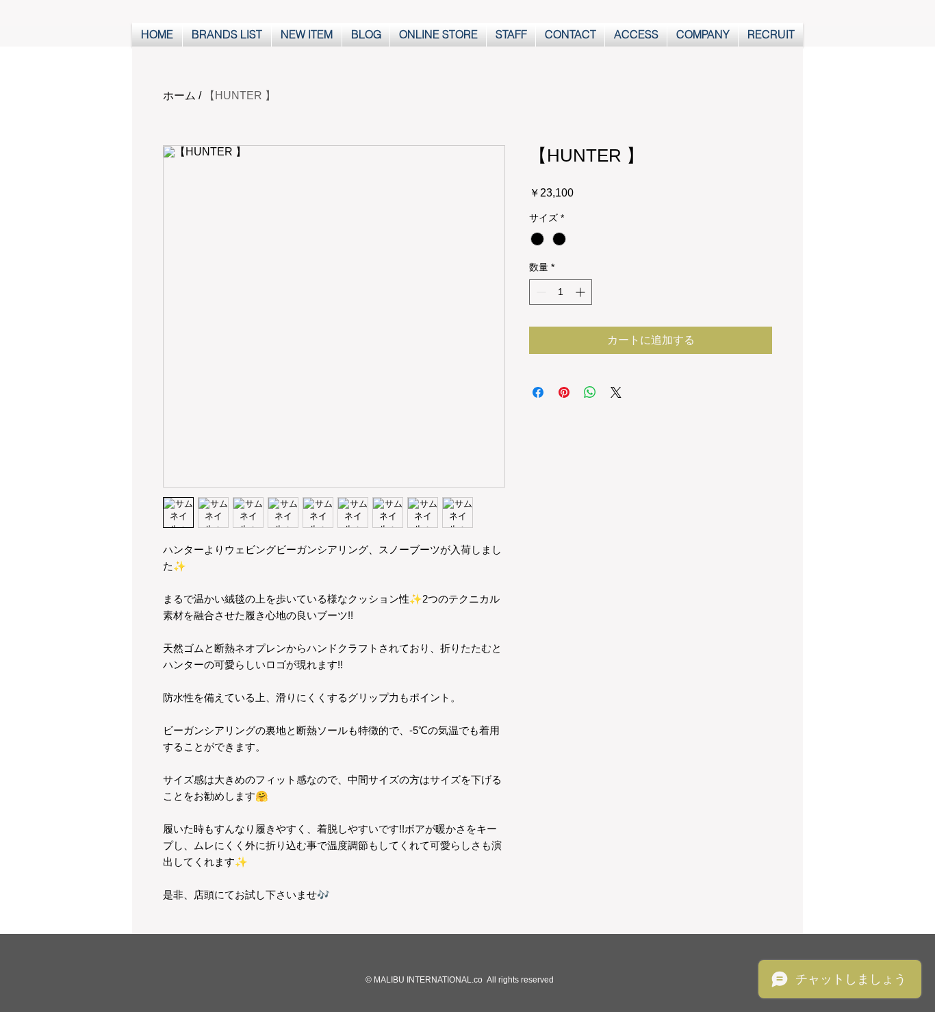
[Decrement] (539, 292)
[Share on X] (616, 392)
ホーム (179, 95)
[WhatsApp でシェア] (590, 392)
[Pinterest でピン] (564, 392)
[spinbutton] (560, 292)
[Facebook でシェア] (538, 392)
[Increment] (581, 292)
